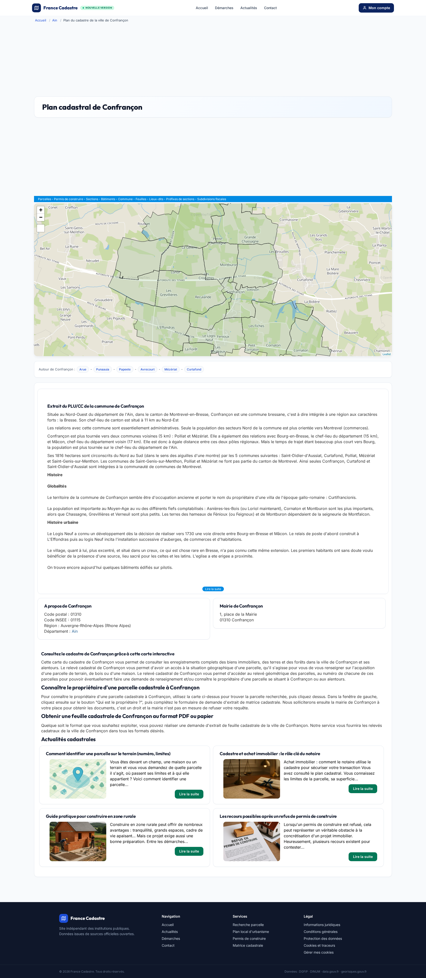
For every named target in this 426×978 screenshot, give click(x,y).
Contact (270, 8)
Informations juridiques (322, 925)
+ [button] (40, 210)
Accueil (202, 8)
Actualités (248, 8)
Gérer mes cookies (319, 952)
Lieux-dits (156, 199)
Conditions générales (320, 931)
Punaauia (102, 369)
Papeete (125, 369)
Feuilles (141, 199)
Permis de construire (68, 199)
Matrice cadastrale (248, 945)
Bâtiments (108, 199)
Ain (54, 20)
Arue (82, 369)
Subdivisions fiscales (211, 199)
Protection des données (323, 938)
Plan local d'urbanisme (251, 931)
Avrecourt (148, 369)
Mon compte (379, 8)
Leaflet (387, 354)
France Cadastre (77, 8)
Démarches (224, 8)
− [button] (40, 217)
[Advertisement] (213, 59)
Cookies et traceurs (319, 945)
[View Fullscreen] (40, 228)
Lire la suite (213, 589)
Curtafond (194, 369)
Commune (125, 199)
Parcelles (44, 199)
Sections (92, 199)
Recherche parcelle (248, 925)
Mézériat (170, 369)
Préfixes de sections (180, 199)
